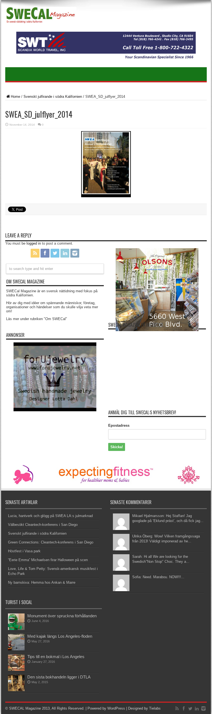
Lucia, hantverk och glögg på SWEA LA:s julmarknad (50, 516)
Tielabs (155, 708)
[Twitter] (55, 253)
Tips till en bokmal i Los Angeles (55, 656)
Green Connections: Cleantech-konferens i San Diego (50, 542)
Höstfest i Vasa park (24, 551)
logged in (33, 243)
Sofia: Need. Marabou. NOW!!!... (158, 577)
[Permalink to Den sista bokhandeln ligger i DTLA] (16, 683)
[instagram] (74, 253)
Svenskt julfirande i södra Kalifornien (52, 96)
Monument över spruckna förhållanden (62, 615)
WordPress (116, 708)
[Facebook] (45, 253)
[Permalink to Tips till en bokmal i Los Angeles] (16, 662)
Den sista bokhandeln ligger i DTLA (59, 677)
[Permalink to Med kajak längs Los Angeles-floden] (16, 642)
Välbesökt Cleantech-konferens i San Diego (43, 525)
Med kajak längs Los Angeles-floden (59, 636)
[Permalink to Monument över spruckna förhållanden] (16, 621)
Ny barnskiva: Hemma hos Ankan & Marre (41, 582)
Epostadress (118, 425)
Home (15, 96)
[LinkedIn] (64, 253)
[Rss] (35, 253)
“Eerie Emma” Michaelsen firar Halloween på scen (48, 560)
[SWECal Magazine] (40, 16)
